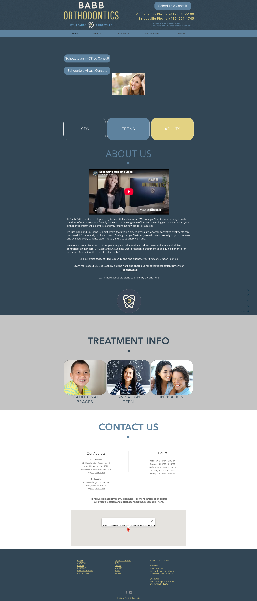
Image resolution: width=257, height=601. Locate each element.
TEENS (118, 565)
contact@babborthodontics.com (96, 469)
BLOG (117, 570)
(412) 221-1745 (181, 18)
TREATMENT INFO (123, 560)
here (156, 277)
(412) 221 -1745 (97, 488)
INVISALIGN (82, 568)
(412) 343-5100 (181, 14)
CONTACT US (83, 573)
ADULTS (118, 568)
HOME (80, 560)
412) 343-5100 (98, 472)
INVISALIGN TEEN (85, 570)
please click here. (154, 501)
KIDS (117, 563)
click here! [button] (128, 498)
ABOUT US (81, 563)
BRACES (80, 565)
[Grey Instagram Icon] (130, 592)
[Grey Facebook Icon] (126, 592)
